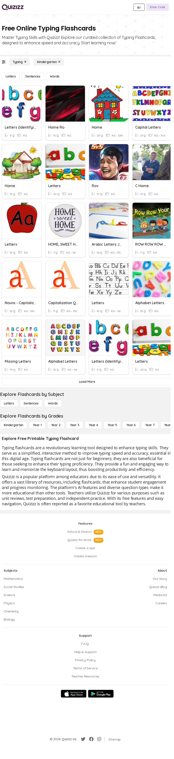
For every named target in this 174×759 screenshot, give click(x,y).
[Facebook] (91, 739)
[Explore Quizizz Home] (13, 7)
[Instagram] (99, 739)
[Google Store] (101, 694)
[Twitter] (83, 739)
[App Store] (73, 694)
